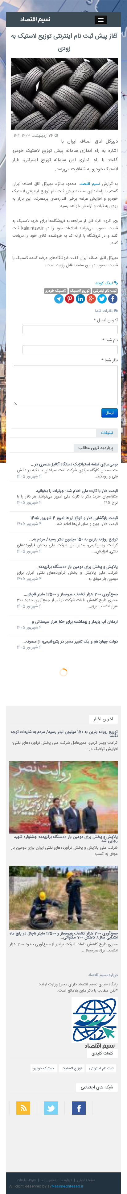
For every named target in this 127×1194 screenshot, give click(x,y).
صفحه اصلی (86, 1180)
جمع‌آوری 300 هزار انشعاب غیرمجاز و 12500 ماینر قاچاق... (71, 594)
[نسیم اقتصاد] (35, 19)
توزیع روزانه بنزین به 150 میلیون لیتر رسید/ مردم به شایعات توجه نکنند (64, 734)
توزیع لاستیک (72, 1068)
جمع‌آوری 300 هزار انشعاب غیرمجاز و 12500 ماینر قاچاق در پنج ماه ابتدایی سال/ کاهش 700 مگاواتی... (64, 935)
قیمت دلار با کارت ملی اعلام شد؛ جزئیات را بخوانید (77, 491)
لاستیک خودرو (44, 1068)
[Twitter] (102, 298)
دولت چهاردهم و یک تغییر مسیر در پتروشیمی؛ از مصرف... (70, 641)
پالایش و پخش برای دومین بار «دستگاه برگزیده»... (76, 567)
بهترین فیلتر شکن (108, 1128)
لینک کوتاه (105, 283)
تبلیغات (107, 433)
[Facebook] (112, 298)
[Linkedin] (80, 298)
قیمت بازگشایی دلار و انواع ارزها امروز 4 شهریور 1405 (74, 518)
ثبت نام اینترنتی (101, 1068)
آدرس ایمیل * (106, 320)
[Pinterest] (69, 298)
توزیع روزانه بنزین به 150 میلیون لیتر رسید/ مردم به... (73, 539)
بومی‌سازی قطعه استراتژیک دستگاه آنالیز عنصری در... (74, 464)
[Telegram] (58, 298)
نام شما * (110, 340)
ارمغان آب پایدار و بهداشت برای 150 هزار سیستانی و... (73, 621)
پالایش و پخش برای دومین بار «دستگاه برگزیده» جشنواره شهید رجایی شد (66, 839)
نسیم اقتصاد (90, 184)
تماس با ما (48, 1180)
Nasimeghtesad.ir (67, 1186)
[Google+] (91, 298)
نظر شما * (109, 360)
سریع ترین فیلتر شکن (106, 1144)
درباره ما (66, 1180)
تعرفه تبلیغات (26, 1180)
